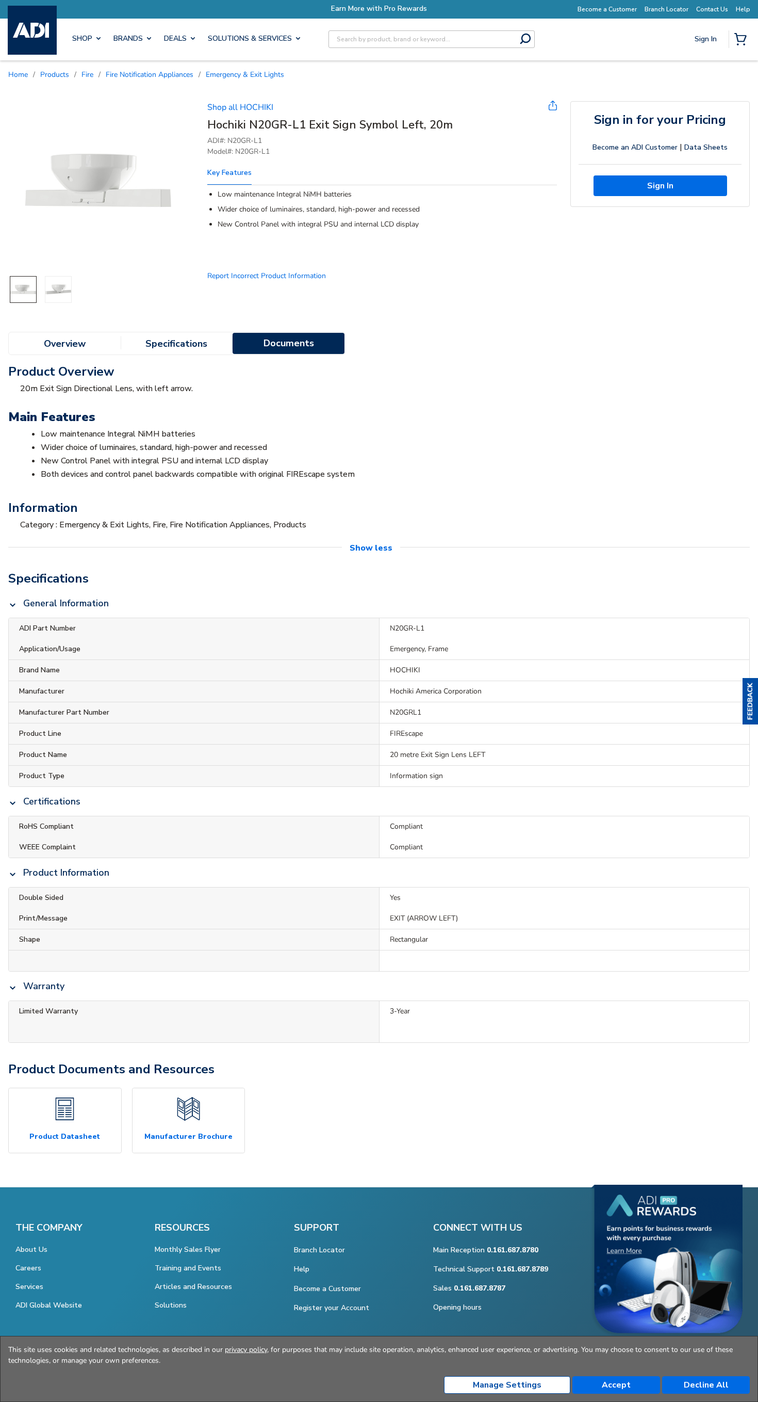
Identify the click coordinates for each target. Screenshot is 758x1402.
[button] (750, 701)
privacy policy (246, 1350)
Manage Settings (507, 1385)
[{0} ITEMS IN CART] (742, 40)
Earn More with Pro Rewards (379, 8)
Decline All (706, 1385)
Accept (616, 1385)
